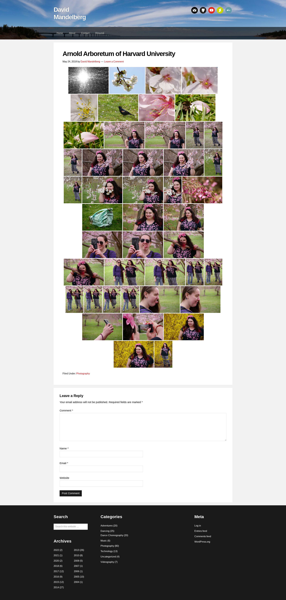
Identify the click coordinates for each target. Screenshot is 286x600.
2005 (76, 576)
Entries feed (200, 531)
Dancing (105, 531)
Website (64, 477)
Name (64, 448)
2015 (56, 582)
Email (64, 463)
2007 (76, 566)
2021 (56, 555)
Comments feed (202, 536)
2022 (56, 550)
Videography (107, 562)
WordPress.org (202, 541)
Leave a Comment (114, 61)
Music (104, 540)
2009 (76, 561)
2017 (56, 571)
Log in (197, 525)
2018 (56, 566)
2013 (76, 550)
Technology (107, 551)
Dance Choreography (112, 535)
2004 (76, 582)
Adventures (107, 525)
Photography (83, 373)
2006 (76, 571)
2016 (56, 576)
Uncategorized (108, 556)
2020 (56, 561)
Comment (66, 410)
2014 (56, 587)
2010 (76, 555)
